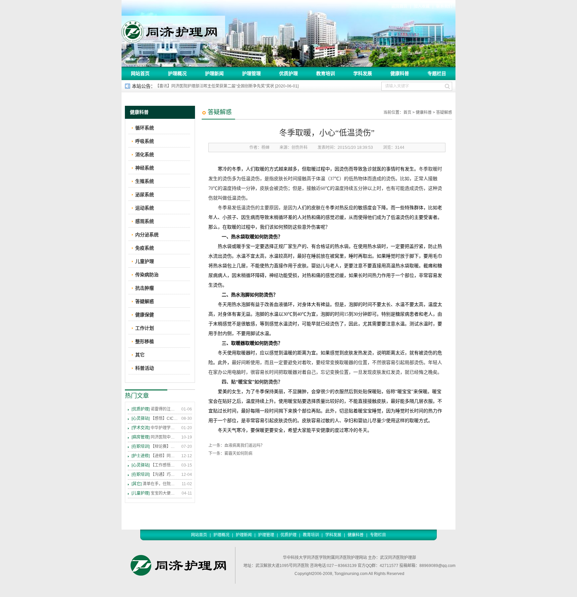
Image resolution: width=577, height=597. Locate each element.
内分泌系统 (147, 234)
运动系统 (144, 208)
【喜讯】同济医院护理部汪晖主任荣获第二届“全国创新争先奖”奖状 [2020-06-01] (227, 86)
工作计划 (144, 328)
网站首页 (140, 73)
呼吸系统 (144, 141)
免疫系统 (144, 248)
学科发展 (362, 73)
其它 (140, 354)
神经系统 (144, 168)
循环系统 (144, 127)
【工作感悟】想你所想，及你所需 (155, 465)
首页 (407, 112)
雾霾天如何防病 (238, 453)
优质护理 (288, 73)
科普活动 (144, 368)
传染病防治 (147, 274)
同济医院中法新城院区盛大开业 (155, 437)
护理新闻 (214, 73)
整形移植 (144, 341)
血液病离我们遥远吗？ (244, 445)
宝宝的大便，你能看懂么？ (155, 493)
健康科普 (399, 73)
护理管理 (251, 73)
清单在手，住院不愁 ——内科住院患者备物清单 (155, 484)
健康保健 (144, 314)
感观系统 (144, 221)
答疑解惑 (444, 112)
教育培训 (325, 73)
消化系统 (144, 154)
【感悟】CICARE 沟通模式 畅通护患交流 (155, 418)
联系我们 (444, 6)
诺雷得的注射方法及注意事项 (155, 409)
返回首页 (399, 6)
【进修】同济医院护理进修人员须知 (155, 456)
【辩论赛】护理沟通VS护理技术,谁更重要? (155, 446)
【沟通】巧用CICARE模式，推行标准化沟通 (155, 474)
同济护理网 (173, 30)
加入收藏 (422, 6)
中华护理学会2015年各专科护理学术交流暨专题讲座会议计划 (155, 427)
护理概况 (177, 73)
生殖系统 (144, 181)
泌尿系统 (144, 194)
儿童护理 (144, 261)
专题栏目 (436, 73)
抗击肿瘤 (144, 288)
